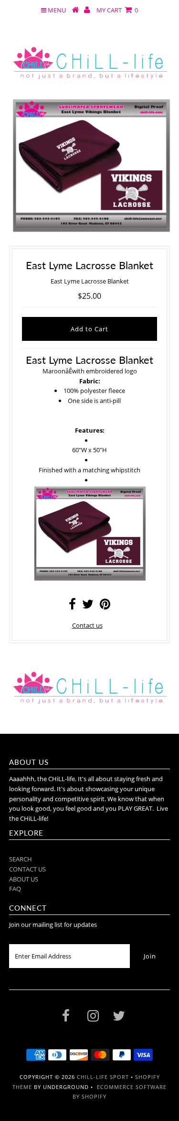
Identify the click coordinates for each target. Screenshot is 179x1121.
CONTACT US (27, 869)
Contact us (87, 625)
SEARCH (20, 859)
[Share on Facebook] (72, 606)
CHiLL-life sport (103, 1076)
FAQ (15, 888)
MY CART (117, 10)
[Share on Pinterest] (105, 606)
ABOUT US (23, 879)
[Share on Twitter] (88, 606)
